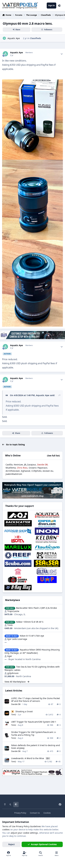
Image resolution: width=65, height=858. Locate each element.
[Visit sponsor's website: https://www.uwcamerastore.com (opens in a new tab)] (18, 579)
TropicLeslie (13, 611)
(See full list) (53, 455)
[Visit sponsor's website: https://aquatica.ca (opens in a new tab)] (47, 515)
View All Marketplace (15, 681)
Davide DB (15, 704)
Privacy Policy (20, 813)
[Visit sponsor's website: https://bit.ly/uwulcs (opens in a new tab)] (47, 571)
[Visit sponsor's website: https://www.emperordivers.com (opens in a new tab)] (47, 523)
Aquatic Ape (14, 38)
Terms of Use (8, 826)
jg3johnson (13, 673)
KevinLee (18, 464)
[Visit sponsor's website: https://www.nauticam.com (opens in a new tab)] (47, 547)
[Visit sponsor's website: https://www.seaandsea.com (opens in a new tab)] (47, 563)
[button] (59, 5)
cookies (6, 829)
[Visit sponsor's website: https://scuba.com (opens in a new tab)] (18, 563)
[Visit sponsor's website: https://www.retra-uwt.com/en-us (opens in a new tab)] (47, 555)
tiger (9, 656)
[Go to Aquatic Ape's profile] (4, 38)
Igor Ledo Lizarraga (17, 639)
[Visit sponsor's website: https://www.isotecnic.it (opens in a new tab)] (18, 539)
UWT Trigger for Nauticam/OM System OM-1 (33, 721)
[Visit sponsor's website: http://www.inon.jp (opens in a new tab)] (47, 531)
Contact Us (35, 813)
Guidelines (35, 826)
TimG (10, 625)
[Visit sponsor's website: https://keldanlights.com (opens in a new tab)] (47, 539)
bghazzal (25, 470)
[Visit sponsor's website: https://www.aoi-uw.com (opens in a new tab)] (18, 515)
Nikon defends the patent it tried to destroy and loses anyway (35, 746)
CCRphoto (36, 470)
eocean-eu (48, 470)
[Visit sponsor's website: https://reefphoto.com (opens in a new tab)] (18, 555)
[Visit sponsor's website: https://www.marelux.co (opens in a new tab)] (18, 547)
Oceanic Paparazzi (38, 467)
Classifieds (35, 38)
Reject (11, 844)
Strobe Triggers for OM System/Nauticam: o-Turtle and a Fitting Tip (33, 733)
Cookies (47, 813)
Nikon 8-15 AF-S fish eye (32, 635)
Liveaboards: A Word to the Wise (28, 758)
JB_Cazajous (30, 464)
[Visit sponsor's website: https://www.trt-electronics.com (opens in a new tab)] (18, 571)
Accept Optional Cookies (44, 844)
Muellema (11, 467)
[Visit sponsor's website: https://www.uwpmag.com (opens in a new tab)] (47, 579)
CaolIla (9, 464)
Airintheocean (13, 470)
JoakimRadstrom (14, 474)
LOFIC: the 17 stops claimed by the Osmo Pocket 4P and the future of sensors (35, 699)
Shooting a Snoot (24, 711)
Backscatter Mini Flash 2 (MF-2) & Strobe (36, 607)
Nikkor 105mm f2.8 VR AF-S (29, 621)
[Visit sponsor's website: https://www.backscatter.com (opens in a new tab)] (18, 523)
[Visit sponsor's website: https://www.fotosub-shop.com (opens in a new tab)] (18, 531)
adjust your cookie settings (24, 832)
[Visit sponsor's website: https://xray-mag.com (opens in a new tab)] (18, 587)
